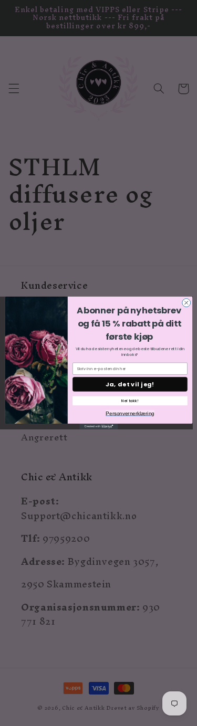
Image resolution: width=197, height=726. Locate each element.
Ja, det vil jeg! (129, 384)
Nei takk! (129, 401)
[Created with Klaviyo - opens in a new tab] (98, 426)
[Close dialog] (186, 303)
